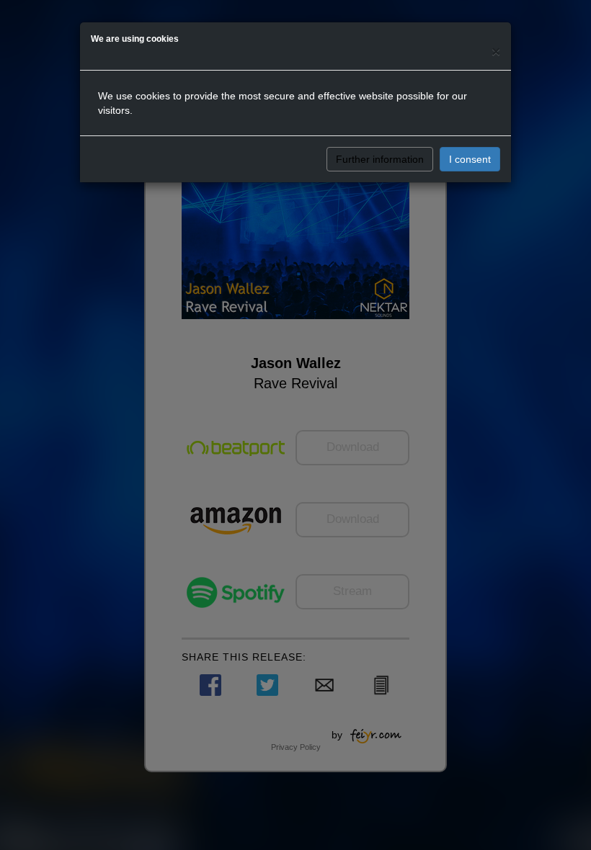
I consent (470, 159)
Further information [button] (380, 159)
